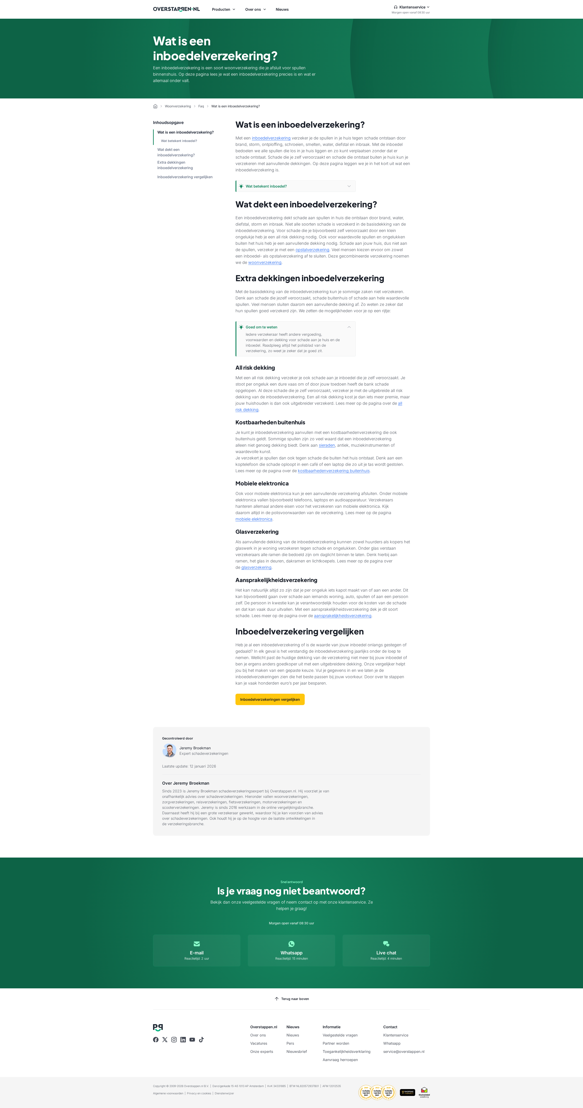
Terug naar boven (295, 999)
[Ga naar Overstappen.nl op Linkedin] (183, 1039)
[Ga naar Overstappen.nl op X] (165, 1039)
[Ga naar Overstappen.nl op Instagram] (174, 1039)
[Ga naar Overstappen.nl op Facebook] (156, 1039)
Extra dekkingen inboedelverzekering (175, 165)
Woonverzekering (178, 106)
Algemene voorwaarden (168, 1093)
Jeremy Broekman (195, 748)
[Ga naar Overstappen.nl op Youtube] (192, 1040)
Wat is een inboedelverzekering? (185, 132)
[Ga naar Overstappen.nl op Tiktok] (201, 1039)
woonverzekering (264, 262)
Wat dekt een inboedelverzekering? (176, 152)
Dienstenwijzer (224, 1093)
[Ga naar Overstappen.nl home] (176, 9)
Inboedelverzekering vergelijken (185, 177)
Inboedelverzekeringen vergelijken (270, 699)
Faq (201, 106)
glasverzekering (256, 567)
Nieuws (282, 9)
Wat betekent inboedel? (179, 141)
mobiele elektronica (253, 519)
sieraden (327, 445)
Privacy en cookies (199, 1093)
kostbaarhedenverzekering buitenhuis (334, 470)
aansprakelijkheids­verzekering (342, 615)
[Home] (155, 106)
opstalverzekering (312, 249)
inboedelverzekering (271, 138)
